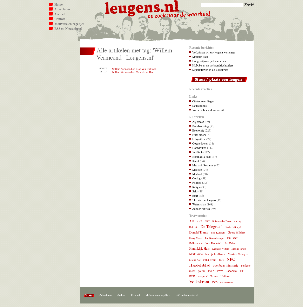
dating (237, 221)
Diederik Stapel (232, 227)
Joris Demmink (213, 243)
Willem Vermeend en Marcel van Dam (133, 72)
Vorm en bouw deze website (208, 110)
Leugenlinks (199, 106)
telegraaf (203, 276)
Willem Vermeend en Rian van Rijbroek (134, 68)
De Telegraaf (211, 226)
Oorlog (196, 178)
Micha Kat (195, 260)
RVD (192, 276)
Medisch (197, 170)
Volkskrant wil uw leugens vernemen (213, 52)
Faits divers (199, 135)
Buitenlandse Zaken (221, 221)
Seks (195, 191)
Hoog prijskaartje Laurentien (209, 61)
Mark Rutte (196, 254)
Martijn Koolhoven (215, 254)
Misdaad (197, 174)
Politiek (196, 183)
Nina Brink (209, 260)
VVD (214, 282)
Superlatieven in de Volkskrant (210, 70)
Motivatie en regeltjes (69, 23)
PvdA (211, 271)
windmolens (226, 282)
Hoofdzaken (199, 148)
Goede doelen (200, 143)
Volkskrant (199, 281)
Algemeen (198, 122)
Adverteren (62, 9)
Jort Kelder (230, 243)
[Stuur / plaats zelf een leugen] (218, 83)
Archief (59, 14)
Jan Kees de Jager (214, 238)
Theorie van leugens (204, 200)
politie (201, 271)
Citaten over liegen (203, 101)
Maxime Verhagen (238, 254)
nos (221, 259)
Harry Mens (195, 238)
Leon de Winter (220, 248)
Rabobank (231, 271)
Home (58, 4)
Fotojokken (199, 139)
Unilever (226, 276)
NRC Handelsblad (212, 262)
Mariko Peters (238, 248)
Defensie (193, 227)
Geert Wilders (236, 232)
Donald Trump (198, 232)
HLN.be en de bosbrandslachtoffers (212, 65)
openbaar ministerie (225, 265)
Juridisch (197, 152)
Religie (196, 187)
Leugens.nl (142, 7)
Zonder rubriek (201, 209)
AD (191, 220)
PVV (220, 271)
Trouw (214, 276)
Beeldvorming (200, 126)
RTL (242, 271)
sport (195, 196)
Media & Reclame (202, 165)
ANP (199, 221)
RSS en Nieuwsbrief (68, 28)
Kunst (195, 161)
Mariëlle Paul (200, 57)
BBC (207, 221)
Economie (198, 130)
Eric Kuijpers (218, 232)
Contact (59, 19)
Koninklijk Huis (201, 157)
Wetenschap (199, 204)
